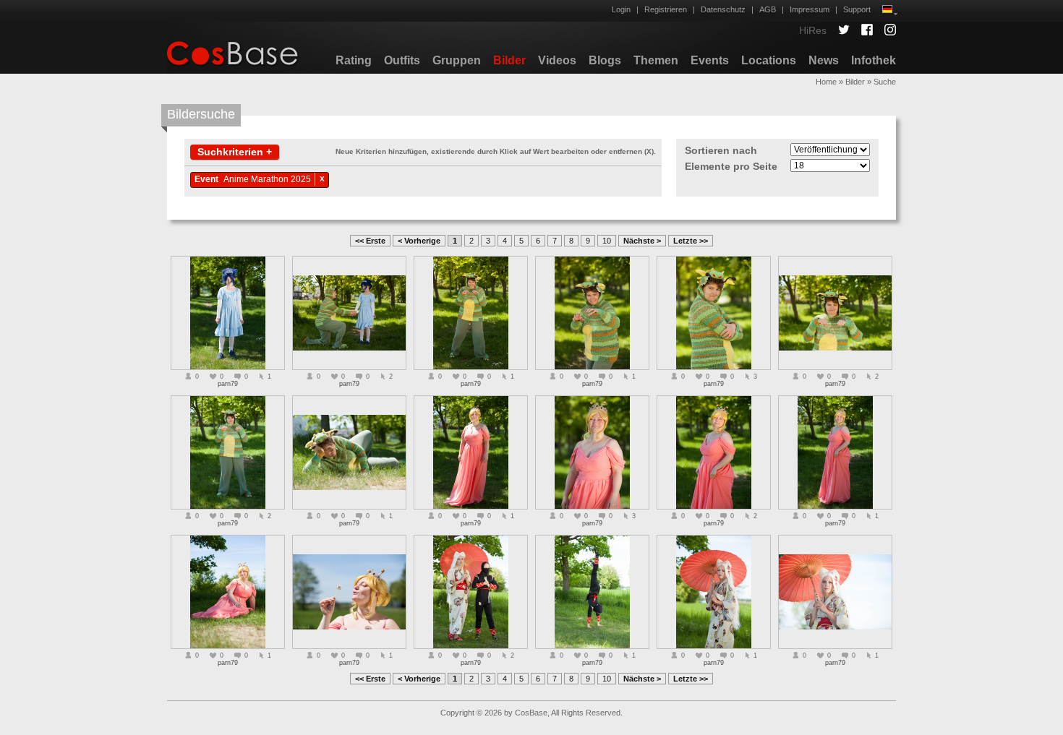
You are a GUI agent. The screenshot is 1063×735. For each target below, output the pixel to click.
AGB (767, 9)
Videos (557, 60)
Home (826, 81)
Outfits (402, 60)
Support (857, 9)
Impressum (809, 9)
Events (710, 60)
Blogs (605, 60)
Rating (354, 60)
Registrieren (665, 9)
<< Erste (370, 240)
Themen (655, 60)
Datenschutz (723, 9)
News (823, 60)
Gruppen (456, 60)
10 (606, 240)
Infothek (873, 60)
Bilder (509, 60)
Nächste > (642, 240)
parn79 (228, 383)
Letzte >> (690, 240)
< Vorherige (419, 240)
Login (621, 9)
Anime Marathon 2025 (267, 179)
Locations (768, 60)
